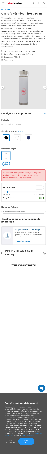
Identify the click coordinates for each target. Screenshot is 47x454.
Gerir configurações (10, 441)
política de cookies (28, 435)
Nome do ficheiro (9, 207)
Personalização (8, 149)
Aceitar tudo (26, 441)
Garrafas (7, 9)
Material (5, 120)
